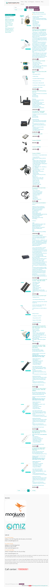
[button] (37, 10)
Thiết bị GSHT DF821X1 (37, 235)
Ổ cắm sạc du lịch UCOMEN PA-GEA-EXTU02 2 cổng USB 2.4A (39, 30)
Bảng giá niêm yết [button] (34, 7)
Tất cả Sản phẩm (8, 14)
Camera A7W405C (36, 140)
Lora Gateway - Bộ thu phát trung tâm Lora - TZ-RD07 (38, 112)
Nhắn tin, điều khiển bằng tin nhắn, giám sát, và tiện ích (9, 21)
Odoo (30, 585)
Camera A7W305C (36, 146)
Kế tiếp (30, 9)
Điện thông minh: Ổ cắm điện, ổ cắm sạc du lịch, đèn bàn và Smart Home (9, 30)
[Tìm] (27, 7)
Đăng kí (22, 4)
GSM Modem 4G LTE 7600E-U (39, 202)
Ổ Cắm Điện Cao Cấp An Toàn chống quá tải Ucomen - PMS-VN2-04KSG (39, 346)
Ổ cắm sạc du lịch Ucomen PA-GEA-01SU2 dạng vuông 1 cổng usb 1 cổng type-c (39, 327)
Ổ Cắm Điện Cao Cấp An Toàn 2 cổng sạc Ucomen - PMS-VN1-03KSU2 (39, 389)
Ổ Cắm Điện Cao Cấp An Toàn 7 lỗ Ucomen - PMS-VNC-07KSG (39, 280)
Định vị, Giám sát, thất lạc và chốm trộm (9, 25)
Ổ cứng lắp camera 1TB (37, 133)
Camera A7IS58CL (36, 153)
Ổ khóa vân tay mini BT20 (38, 12)
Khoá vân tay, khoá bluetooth (9, 17)
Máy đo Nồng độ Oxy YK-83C (38, 60)
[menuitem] (22, 2)
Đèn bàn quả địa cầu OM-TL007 (39, 295)
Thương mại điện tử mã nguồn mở (40, 585)
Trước (16, 9)
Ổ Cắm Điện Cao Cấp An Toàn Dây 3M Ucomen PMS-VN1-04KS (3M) (38, 449)
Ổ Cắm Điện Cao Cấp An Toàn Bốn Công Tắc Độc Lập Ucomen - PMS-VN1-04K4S (39, 431)
